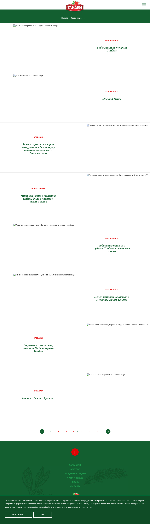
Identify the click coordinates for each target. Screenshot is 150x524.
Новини (75, 482)
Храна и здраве (75, 478)
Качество (75, 469)
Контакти (75, 486)
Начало (65, 18)
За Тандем (75, 465)
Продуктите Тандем (75, 473)
